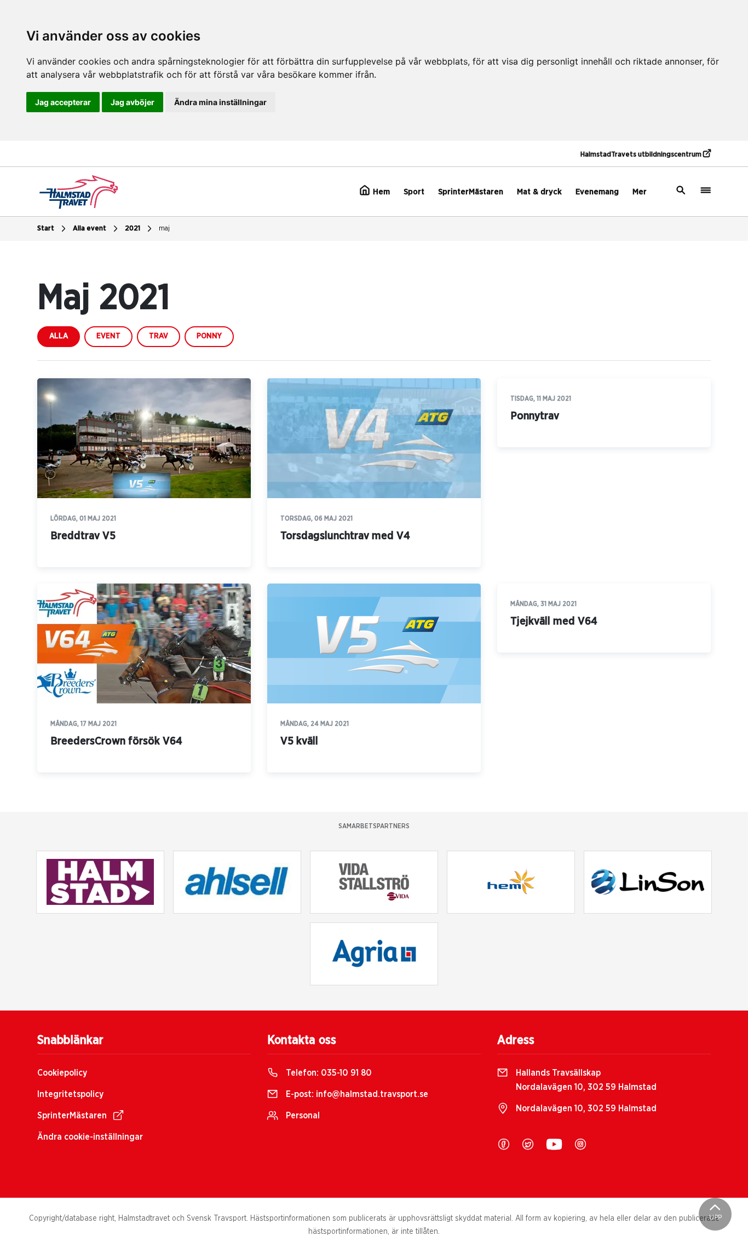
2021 (132, 228)
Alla (58, 336)
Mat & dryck (539, 192)
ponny (209, 336)
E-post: (356, 1094)
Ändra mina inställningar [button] (220, 102)
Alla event (89, 228)
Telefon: (328, 1073)
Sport (414, 192)
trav (158, 336)
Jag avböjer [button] (132, 102)
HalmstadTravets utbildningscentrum (641, 154)
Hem (380, 192)
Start (45, 228)
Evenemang (597, 192)
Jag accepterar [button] (63, 102)
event (108, 336)
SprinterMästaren (470, 192)
